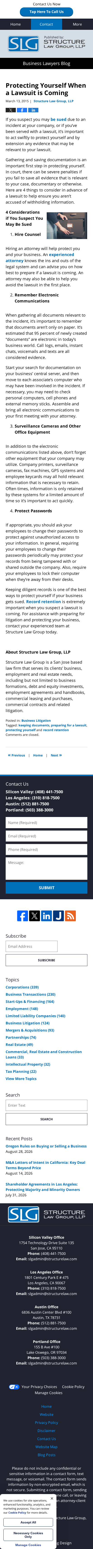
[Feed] (70, 915)
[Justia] (58, 915)
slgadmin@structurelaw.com (52, 1258)
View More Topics (21, 1078)
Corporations (22, 987)
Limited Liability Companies (35, 1015)
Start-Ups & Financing (30, 1001)
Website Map (46, 1446)
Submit (46, 887)
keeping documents (34, 725)
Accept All (28, 1522)
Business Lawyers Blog (46, 43)
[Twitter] (34, 915)
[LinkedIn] (46, 915)
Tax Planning (21, 1071)
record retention (56, 730)
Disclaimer (46, 1430)
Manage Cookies (49, 1392)
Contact (46, 24)
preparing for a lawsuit (68, 725)
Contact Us (46, 1438)
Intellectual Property (28, 1064)
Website (46, 1414)
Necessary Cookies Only (28, 1534)
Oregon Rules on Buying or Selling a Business (46, 1146)
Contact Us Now (47, 8)
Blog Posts (47, 1454)
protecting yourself (20, 730)
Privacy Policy (46, 1422)
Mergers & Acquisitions (30, 1030)
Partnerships (21, 1037)
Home (15, 24)
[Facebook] (22, 915)
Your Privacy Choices (39, 1386)
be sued (58, 119)
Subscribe (46, 960)
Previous (16, 755)
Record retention (43, 601)
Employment (22, 1008)
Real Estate (19, 1044)
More (77, 24)
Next (56, 755)
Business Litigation (36, 720)
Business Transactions (30, 994)
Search (46, 1119)
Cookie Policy (73, 1386)
